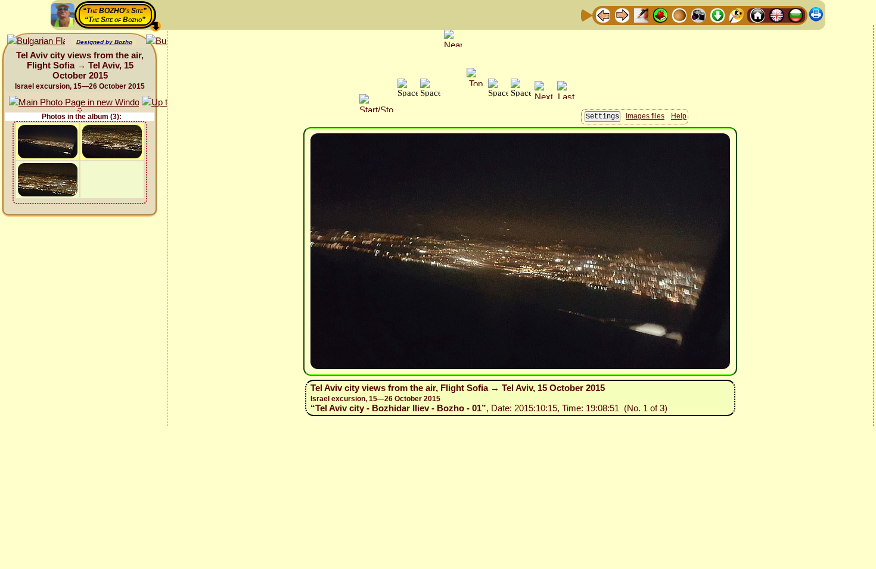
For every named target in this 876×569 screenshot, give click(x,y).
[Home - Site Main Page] (757, 15)
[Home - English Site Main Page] (776, 15)
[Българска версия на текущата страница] (36, 41)
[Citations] (660, 15)
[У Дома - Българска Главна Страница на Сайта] (795, 15)
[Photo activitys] (698, 15)
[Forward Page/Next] (622, 15)
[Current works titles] (679, 15)
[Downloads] (717, 15)
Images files (645, 116)
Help (678, 116)
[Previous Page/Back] (603, 15)
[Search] (736, 15)
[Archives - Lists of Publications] (641, 15)
